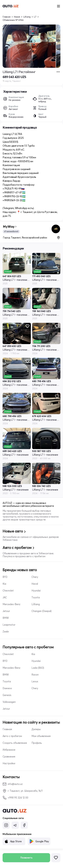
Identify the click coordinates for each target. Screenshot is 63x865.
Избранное (9, 749)
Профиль (37, 742)
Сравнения (9, 756)
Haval (35, 583)
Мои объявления (41, 736)
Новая (17, 17)
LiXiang (27, 17)
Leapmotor (9, 624)
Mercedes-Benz (11, 604)
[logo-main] (10, 6)
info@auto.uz (15, 784)
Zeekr (6, 631)
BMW (6, 617)
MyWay (9, 227)
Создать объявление (15, 742)
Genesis (7, 695)
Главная (6, 17)
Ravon (35, 674)
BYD (5, 577)
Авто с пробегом (12, 736)
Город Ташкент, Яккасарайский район (25, 237)
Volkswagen (9, 702)
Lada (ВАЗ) (38, 667)
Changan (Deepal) (42, 611)
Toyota (36, 597)
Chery (35, 577)
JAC (5, 597)
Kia (4, 583)
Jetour (6, 611)
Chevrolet (8, 590)
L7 (35, 17)
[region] (31, 46)
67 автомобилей (11, 231)
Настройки (9, 763)
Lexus (35, 681)
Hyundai (36, 590)
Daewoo (7, 688)
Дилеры (36, 729)
